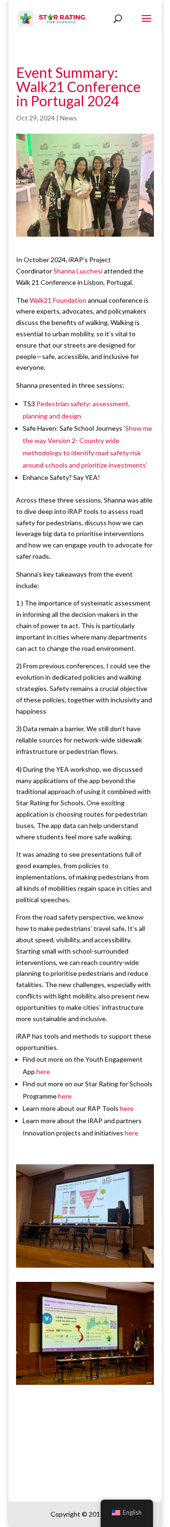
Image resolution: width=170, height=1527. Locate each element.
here (42, 1071)
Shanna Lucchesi (77, 271)
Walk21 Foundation (58, 300)
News (68, 118)
